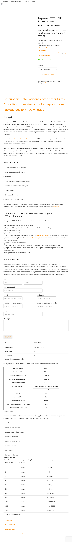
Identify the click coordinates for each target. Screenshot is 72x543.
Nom (6, 279)
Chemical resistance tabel (13, 534)
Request (8, 337)
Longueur (7, 311)
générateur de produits (20, 139)
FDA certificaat (9, 525)
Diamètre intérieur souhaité (14, 303)
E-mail (6, 295)
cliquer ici (56, 207)
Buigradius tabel (9, 529)
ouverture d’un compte (33, 238)
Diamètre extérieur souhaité (47, 303)
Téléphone (40, 295)
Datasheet (8, 520)
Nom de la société (10, 287)
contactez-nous (42, 235)
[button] (65, 1)
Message (7, 319)
